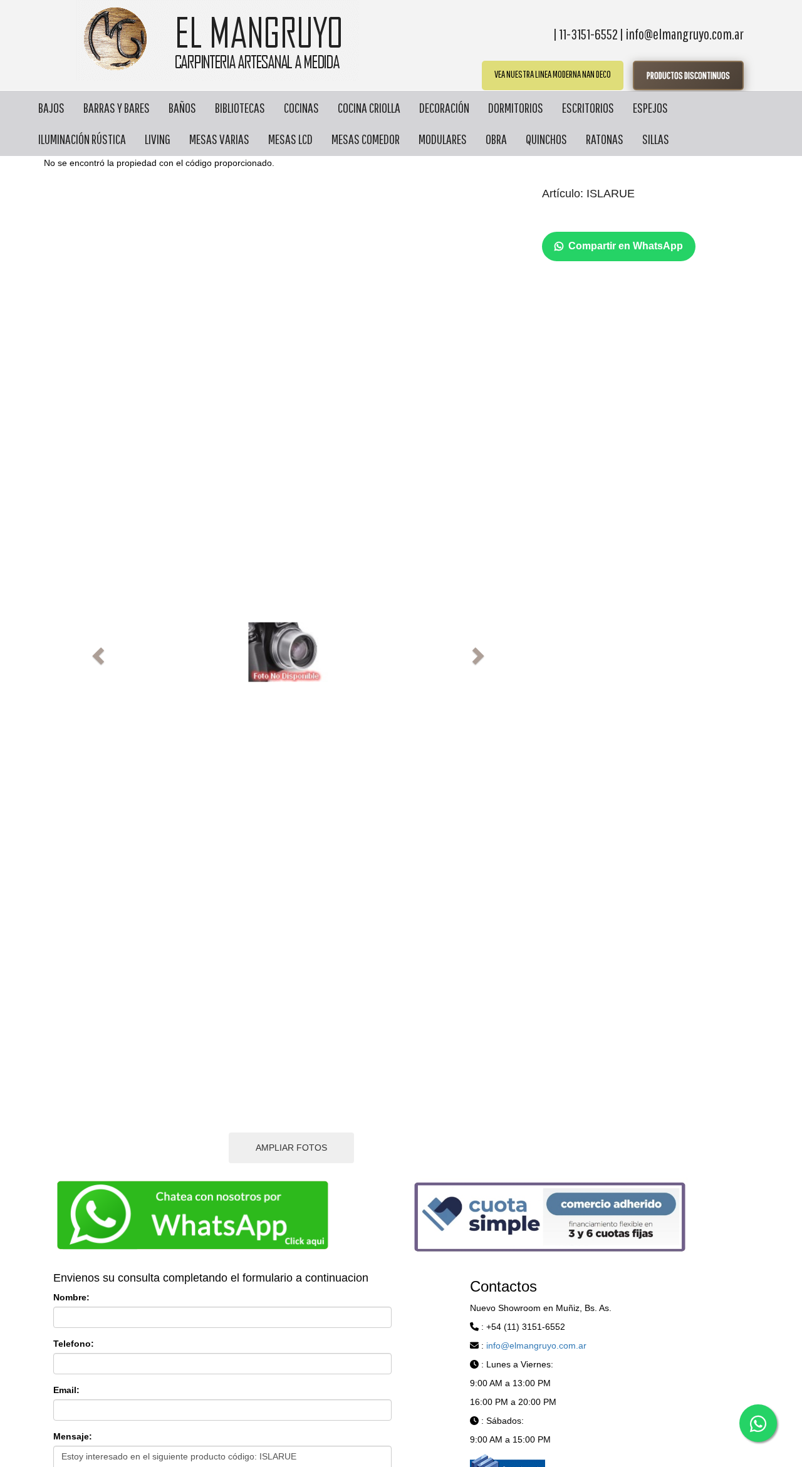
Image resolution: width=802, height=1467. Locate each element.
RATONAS (604, 139)
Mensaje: (72, 1436)
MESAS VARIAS (219, 139)
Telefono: (73, 1344)
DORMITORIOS (515, 107)
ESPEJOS (650, 107)
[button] (96, 652)
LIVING (157, 139)
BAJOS (51, 107)
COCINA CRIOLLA (369, 107)
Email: (66, 1390)
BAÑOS (182, 107)
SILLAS (655, 139)
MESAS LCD (290, 139)
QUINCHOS (546, 139)
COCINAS (301, 107)
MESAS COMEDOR (365, 139)
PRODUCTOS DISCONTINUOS (688, 75)
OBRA (496, 139)
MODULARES (443, 139)
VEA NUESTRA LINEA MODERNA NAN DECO (552, 74)
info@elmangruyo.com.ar (536, 1345)
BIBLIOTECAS (240, 107)
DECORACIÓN (444, 107)
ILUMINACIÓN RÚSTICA (82, 139)
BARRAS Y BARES (116, 107)
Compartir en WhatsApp (625, 246)
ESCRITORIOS (588, 107)
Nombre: (71, 1297)
